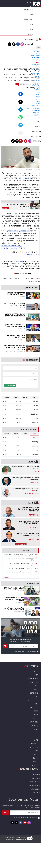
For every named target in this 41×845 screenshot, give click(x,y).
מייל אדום (36, 792)
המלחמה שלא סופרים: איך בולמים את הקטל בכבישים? (25, 490)
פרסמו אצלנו (35, 789)
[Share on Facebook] (20, 94)
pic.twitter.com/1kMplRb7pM (13, 248)
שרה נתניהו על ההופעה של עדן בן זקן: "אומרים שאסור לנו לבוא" (14, 326)
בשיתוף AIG (21, 590)
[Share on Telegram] (20, 125)
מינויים (36, 729)
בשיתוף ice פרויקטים (19, 611)
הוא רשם (20, 261)
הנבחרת (29, 3)
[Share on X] (20, 102)
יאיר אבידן (36, 471)
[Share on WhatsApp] (20, 117)
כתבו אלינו (36, 774)
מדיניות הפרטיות (34, 785)
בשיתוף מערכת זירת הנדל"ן (19, 351)
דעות (31, 15)
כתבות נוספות (33, 583)
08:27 (36, 563)
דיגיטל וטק (34, 689)
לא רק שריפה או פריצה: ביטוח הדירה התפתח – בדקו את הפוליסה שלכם (13, 588)
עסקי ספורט (34, 722)
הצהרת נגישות (35, 782)
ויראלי (37, 62)
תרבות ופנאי (34, 747)
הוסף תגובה (9, 386)
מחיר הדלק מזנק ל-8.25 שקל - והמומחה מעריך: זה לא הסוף (15, 294)
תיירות (36, 751)
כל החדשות (6, 577)
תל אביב (29, 281)
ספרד (10, 278)
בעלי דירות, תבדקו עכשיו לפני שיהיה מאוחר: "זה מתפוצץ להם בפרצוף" (13, 609)
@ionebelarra (24, 231)
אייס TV (35, 758)
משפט (36, 696)
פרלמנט (37, 281)
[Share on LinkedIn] (20, 109)
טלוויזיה (35, 718)
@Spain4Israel (7, 245)
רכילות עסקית (33, 707)
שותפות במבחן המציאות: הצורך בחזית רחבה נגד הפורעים (25, 479)
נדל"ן (36, 686)
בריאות (36, 740)
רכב (37, 736)
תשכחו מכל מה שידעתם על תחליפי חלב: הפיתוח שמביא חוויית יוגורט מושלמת (14, 599)
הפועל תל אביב (24, 178)
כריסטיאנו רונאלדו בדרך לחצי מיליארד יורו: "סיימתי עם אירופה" (17, 205)
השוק (30, 6)
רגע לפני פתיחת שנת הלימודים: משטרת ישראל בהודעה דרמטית (15, 315)
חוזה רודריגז (18, 278)
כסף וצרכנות (34, 682)
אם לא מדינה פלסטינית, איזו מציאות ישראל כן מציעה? (25, 468)
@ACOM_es (17, 245)
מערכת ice (36, 84)
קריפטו (36, 711)
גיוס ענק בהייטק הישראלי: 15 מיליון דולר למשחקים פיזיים (19, 555)
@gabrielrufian (12, 231)
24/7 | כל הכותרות (29, 550)
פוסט (4, 278)
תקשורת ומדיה (33, 678)
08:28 (36, 568)
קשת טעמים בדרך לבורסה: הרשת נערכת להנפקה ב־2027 (14, 304)
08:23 (36, 558)
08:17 (36, 554)
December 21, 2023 (31, 254)
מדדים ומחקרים (33, 700)
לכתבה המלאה (5, 208)
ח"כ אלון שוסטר (34, 482)
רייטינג (36, 733)
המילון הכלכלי (33, 743)
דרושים (35, 761)
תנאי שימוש (36, 778)
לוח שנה (35, 765)
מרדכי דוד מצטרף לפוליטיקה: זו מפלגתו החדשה (15, 336)
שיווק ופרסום (34, 693)
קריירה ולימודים (33, 725)
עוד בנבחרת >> (20, 544)
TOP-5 (35, 754)
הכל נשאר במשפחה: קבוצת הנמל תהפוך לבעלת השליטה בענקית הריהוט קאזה (14, 347)
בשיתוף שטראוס (20, 602)
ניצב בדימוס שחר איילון (32, 493)
